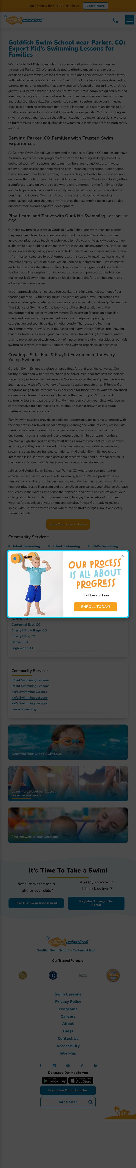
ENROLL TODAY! (95, 606)
